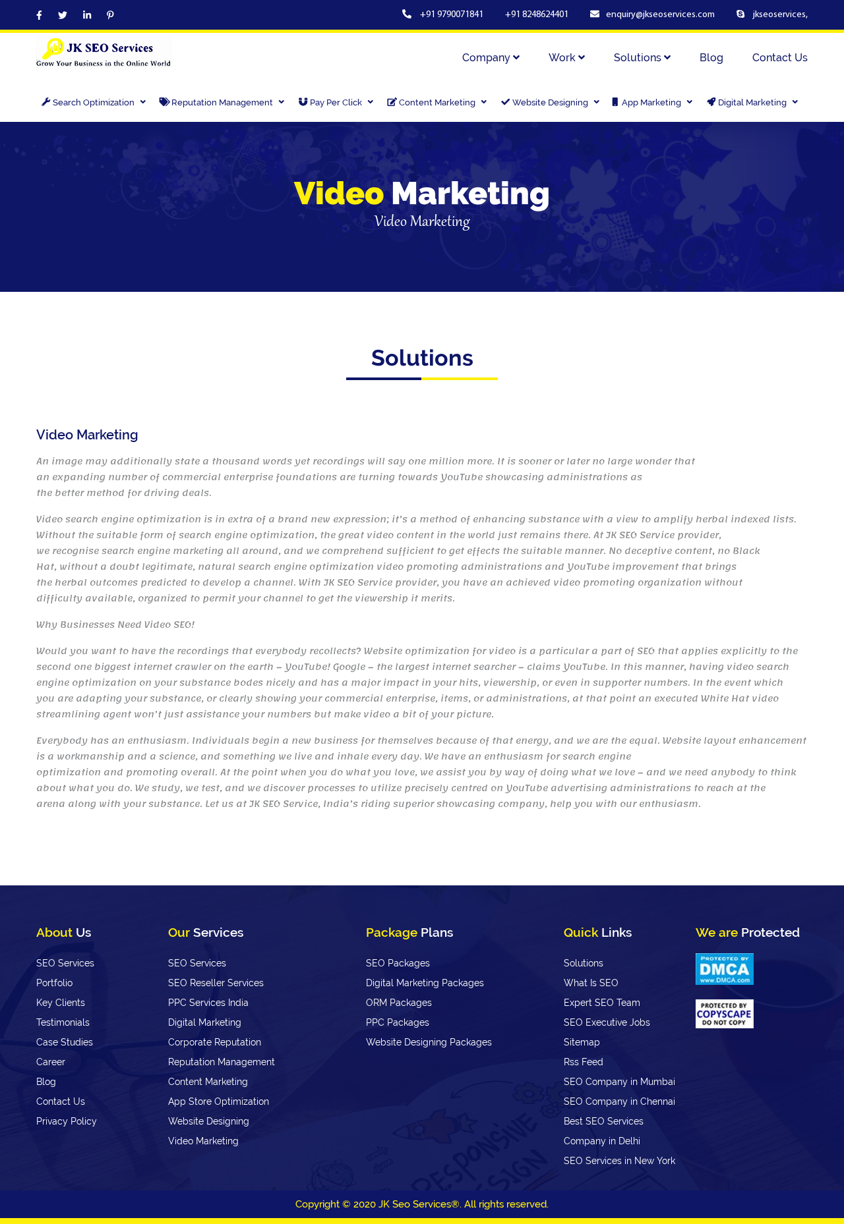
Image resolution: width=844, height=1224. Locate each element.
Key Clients (60, 1002)
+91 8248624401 (536, 15)
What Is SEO (591, 983)
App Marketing (652, 102)
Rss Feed (583, 1062)
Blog (711, 57)
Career (50, 1062)
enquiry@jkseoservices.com (660, 15)
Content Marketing (438, 102)
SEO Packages (398, 963)
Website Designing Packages (429, 1042)
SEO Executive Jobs (607, 1022)
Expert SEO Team (602, 1002)
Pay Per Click (337, 102)
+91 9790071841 (452, 15)
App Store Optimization (218, 1101)
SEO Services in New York (619, 1160)
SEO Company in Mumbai (619, 1081)
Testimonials (63, 1022)
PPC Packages (397, 1022)
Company (487, 57)
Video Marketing (203, 1141)
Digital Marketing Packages (425, 983)
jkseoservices (778, 15)
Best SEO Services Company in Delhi (604, 1131)
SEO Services (65, 963)
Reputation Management (223, 102)
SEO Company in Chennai (619, 1101)
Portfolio (54, 983)
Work (563, 57)
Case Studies (64, 1042)
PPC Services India (208, 1002)
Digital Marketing (753, 102)
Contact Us (780, 57)
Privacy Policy (66, 1121)
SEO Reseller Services (216, 983)
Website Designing (551, 102)
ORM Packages (399, 1002)
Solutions (639, 57)
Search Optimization (94, 102)
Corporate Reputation (214, 1042)
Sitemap (582, 1042)
